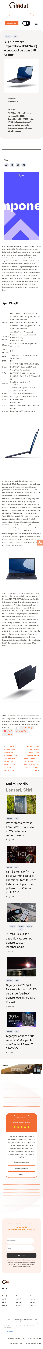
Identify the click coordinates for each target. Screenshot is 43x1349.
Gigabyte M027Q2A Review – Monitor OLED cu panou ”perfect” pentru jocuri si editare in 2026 (21, 993)
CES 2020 (20, 116)
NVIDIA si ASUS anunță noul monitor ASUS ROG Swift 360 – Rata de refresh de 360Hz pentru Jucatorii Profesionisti (11, 758)
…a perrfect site (9, 1331)
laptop (19, 122)
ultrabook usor (14, 131)
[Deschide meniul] (36, 23)
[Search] (31, 13)
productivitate (25, 128)
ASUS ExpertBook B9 (17, 113)
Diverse (12, 926)
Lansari (8, 36)
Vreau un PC (11, 23)
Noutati (21, 926)
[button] (40, 543)
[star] (14, 1127)
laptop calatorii (21, 125)
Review (9, 818)
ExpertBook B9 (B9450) (18, 119)
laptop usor (13, 128)
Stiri (15, 36)
